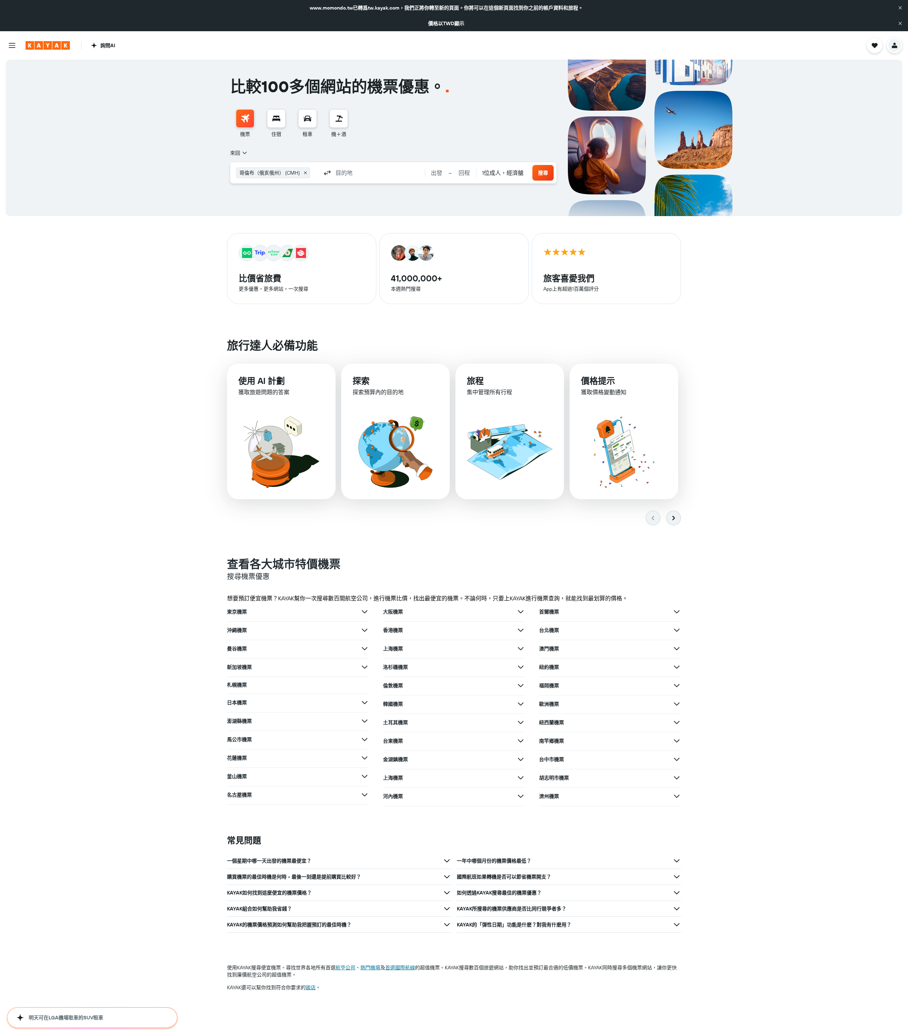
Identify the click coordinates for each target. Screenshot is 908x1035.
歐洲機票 (549, 704)
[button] (900, 8)
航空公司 (345, 967)
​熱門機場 (370, 967)
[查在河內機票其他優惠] (520, 796)
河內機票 (393, 796)
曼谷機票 (237, 648)
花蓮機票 (237, 758)
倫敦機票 (393, 685)
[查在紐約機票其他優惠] (676, 667)
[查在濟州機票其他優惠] (676, 796)
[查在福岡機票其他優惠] (676, 685)
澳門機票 (549, 648)
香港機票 (393, 630)
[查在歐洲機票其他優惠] (676, 704)
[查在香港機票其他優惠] (520, 630)
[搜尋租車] (307, 118)
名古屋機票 (239, 795)
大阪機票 (393, 612)
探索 (361, 380)
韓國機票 (393, 704)
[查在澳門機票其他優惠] (676, 648)
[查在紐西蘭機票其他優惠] (676, 722)
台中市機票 (551, 759)
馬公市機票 (239, 739)
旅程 (475, 380)
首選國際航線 (400, 967)
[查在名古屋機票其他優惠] (364, 795)
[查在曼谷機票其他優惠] (364, 648)
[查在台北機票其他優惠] (676, 630)
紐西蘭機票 (551, 722)
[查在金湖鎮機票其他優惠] (520, 759)
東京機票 (237, 612)
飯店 (311, 987)
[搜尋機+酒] (339, 118)
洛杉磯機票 (395, 667)
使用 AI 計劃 (261, 380)
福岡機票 (549, 685)
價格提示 (598, 380)
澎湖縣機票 (239, 721)
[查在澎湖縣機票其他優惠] (364, 721)
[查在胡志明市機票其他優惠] (676, 778)
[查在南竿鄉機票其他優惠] (676, 741)
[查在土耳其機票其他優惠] (520, 722)
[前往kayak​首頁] (48, 45)
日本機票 (237, 702)
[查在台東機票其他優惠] (520, 741)
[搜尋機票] (245, 118)
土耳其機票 (395, 722)
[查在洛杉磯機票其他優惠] (520, 667)
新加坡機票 (239, 667)
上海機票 (393, 648)
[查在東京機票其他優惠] (364, 611)
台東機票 (393, 741)
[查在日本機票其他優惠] (364, 702)
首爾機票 (549, 612)
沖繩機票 (237, 630)
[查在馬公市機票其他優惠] (364, 739)
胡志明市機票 (554, 778)
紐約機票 (549, 667)
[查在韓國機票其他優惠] (520, 704)
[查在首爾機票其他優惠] (676, 611)
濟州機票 (549, 796)
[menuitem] (245, 123)
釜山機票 (237, 776)
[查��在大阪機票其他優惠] (520, 611)
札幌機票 (237, 685)
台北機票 (549, 630)
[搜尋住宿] (276, 118)
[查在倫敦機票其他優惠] (520, 685)
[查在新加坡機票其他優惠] (364, 667)
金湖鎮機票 (395, 759)
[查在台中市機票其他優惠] (676, 759)
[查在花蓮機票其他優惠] (364, 758)
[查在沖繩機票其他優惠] (364, 630)
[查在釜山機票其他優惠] (364, 776)
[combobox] (239, 153)
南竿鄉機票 (551, 741)
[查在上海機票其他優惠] (520, 648)
